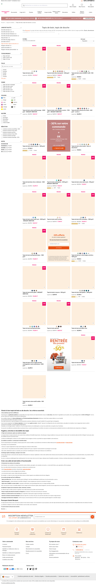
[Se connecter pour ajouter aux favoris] (44, 68)
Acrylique (5, 117)
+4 (88, 253)
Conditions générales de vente (25, 576)
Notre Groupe (52, 549)
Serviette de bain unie (6, 31)
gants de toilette (26, 469)
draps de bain (69, 442)
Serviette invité (5, 41)
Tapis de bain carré (8, 86)
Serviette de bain (5, 30)
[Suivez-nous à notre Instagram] (33, 570)
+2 (64, 71)
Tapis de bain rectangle (9, 84)
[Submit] (24, 5)
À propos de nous (54, 541)
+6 (39, 144)
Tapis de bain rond (7, 89)
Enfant (73, 12)
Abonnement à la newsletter (33, 549)
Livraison (4, 544)
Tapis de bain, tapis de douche (9, 43)
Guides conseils (30, 544)
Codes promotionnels (7, 557)
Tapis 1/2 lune (6, 59)
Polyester (5, 121)
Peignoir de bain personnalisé (9, 49)
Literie (90, 12)
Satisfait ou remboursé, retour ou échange (10, 549)
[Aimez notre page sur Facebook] (27, 570)
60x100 (5, 71)
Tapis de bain (6, 56)
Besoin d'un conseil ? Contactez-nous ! (10, 0)
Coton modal (6, 122)
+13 (88, 71)
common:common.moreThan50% (11, 129)
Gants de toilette (5, 47)
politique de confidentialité (64, 260)
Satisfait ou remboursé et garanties (11, 553)
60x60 (4, 69)
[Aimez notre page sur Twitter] (30, 570)
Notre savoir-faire (53, 546)
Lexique (28, 546)
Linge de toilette (39, 12)
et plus (10, 145)
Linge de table (48, 12)
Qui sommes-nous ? (54, 544)
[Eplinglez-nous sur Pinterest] (36, 570)
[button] (7, 577)
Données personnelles (51, 576)
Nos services (29, 541)
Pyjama (31, 12)
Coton (4, 116)
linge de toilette (7, 469)
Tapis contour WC (7, 57)
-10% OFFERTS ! (89, 1)
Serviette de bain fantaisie (7, 33)
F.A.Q (27, 553)
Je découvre (59, 367)
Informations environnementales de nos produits (59, 554)
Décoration (65, 12)
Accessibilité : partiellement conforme (80, 576)
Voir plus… (4, 78)
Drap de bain (4, 37)
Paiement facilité (6, 546)
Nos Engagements (53, 551)
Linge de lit (22, 12)
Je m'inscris (59, 247)
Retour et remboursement (8, 555)
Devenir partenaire (54, 557)
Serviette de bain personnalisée (9, 35)
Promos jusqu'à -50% (5, 12)
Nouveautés (14, 12)
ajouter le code (89, 18)
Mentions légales (39, 576)
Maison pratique (82, 12)
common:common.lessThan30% (11, 137)
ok (92, 516)
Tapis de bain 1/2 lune (8, 91)
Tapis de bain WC (7, 88)
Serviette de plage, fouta (7, 39)
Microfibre (5, 119)
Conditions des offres (7, 559)
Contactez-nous (77, 541)
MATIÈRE (3, 113)
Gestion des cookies (64, 576)
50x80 (4, 73)
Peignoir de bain (5, 45)
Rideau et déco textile (56, 12)
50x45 (4, 74)
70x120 (5, 76)
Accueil (3, 22)
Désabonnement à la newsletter (34, 551)
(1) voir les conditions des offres (8, 583)
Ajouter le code (59, 148)
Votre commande (7, 541)
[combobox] (45, 5)
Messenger (80, 546)
